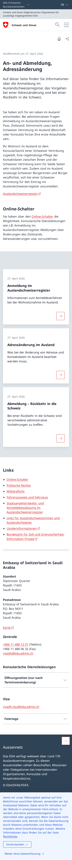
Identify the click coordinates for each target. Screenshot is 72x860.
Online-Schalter (42, 216)
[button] (66, 741)
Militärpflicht (16, 491)
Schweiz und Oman (24, 25)
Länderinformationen (22, 528)
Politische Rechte (19, 485)
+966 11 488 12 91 (15, 644)
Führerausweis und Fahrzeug (27, 497)
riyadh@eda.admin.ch (18, 653)
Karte (7, 628)
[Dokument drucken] (59, 39)
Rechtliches (10, 836)
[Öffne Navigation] (66, 25)
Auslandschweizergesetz (20, 194)
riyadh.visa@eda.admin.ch (21, 707)
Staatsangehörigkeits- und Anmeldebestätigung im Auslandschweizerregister (25, 507)
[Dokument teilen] (67, 39)
